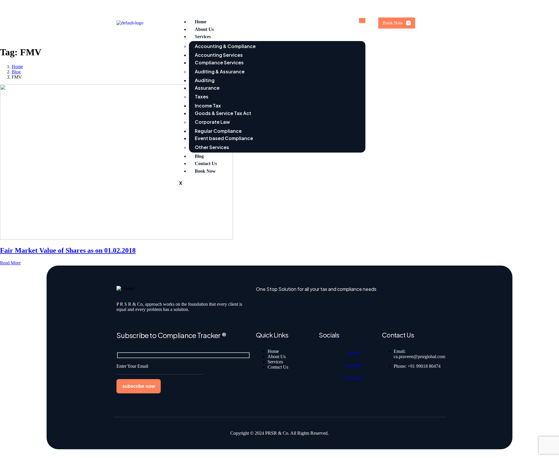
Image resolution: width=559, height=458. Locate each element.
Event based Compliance (224, 138)
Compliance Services (219, 62)
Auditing (205, 80)
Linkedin (353, 365)
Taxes (201, 96)
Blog (199, 156)
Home (200, 21)
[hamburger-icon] (362, 20)
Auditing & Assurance (220, 71)
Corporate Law (212, 122)
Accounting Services (219, 55)
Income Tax (208, 105)
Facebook (353, 377)
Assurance (207, 88)
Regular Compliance (218, 131)
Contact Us (206, 163)
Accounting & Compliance (225, 46)
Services (203, 36)
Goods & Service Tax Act (223, 113)
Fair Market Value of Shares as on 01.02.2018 (68, 250)
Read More (10, 262)
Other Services (212, 147)
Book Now (205, 171)
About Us (204, 29)
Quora (353, 352)
